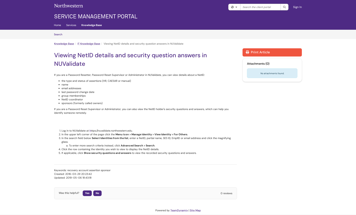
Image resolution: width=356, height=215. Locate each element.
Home (57, 25)
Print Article (260, 52)
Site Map (195, 210)
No (97, 193)
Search (59, 34)
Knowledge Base (91, 25)
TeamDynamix (179, 210)
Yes (87, 193)
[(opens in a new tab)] (96, 11)
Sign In (297, 7)
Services (71, 25)
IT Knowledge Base (89, 43)
